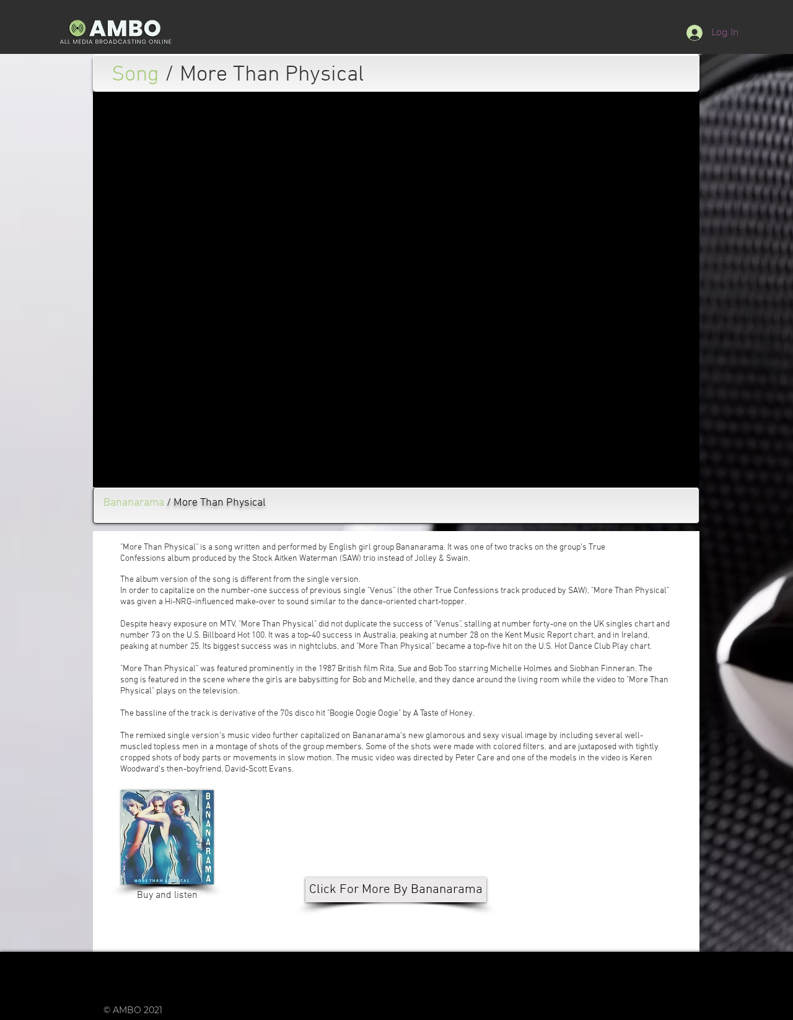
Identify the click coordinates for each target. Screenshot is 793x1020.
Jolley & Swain (441, 558)
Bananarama (420, 547)
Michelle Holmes (521, 669)
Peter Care (474, 758)
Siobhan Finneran (602, 669)
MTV (227, 624)
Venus (381, 591)
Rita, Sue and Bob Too (418, 669)
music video (249, 736)
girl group (376, 547)
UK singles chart (624, 624)
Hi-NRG (178, 602)
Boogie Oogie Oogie (364, 713)
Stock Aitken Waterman (295, 558)
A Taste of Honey (443, 713)
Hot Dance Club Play (591, 646)
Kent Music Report (538, 635)
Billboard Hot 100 (234, 635)
